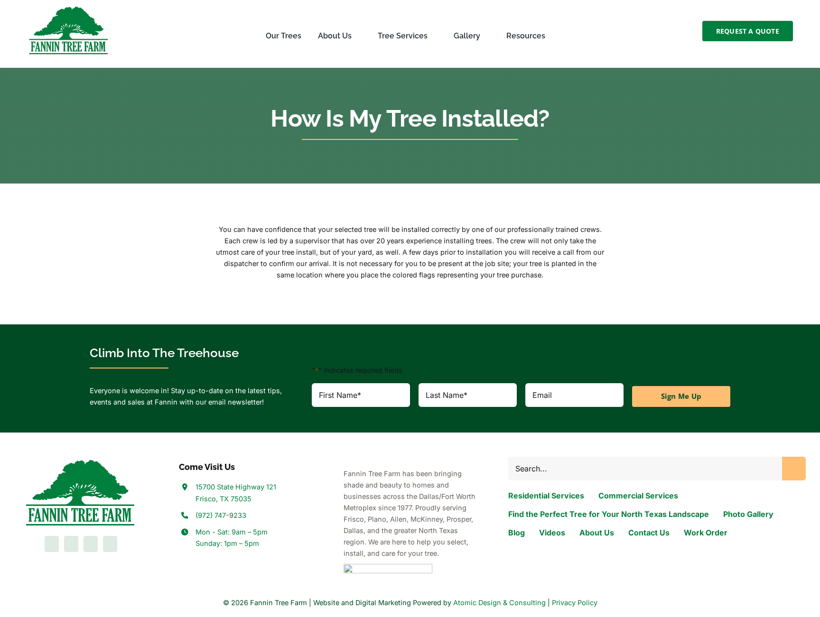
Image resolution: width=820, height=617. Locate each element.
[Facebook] (52, 544)
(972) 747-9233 (221, 515)
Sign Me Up (681, 396)
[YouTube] (71, 544)
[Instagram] (91, 544)
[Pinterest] (110, 544)
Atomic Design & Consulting (499, 603)
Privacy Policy (574, 603)
